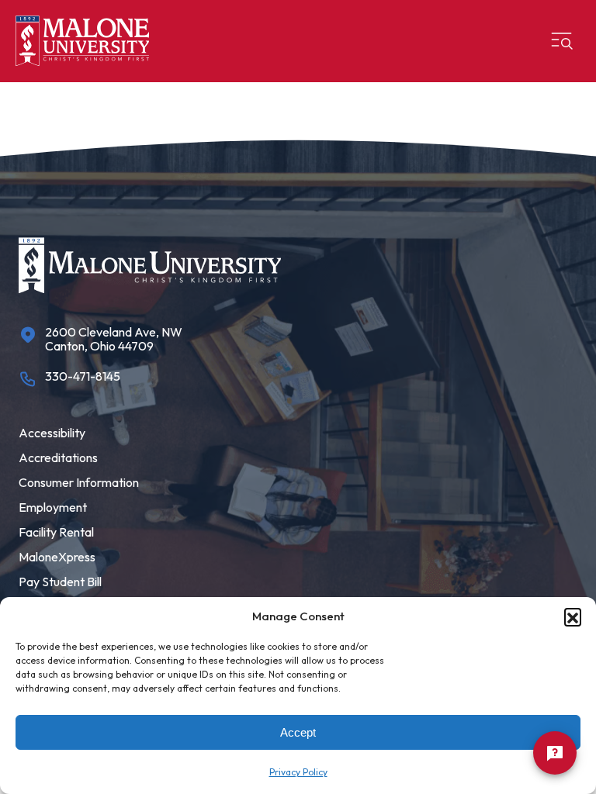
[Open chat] (555, 753)
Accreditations (58, 457)
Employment (53, 507)
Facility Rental (56, 532)
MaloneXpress (57, 556)
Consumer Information (79, 482)
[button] (572, 616)
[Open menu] (562, 41)
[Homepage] (82, 41)
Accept (298, 732)
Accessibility (52, 432)
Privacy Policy (298, 772)
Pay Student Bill (60, 581)
